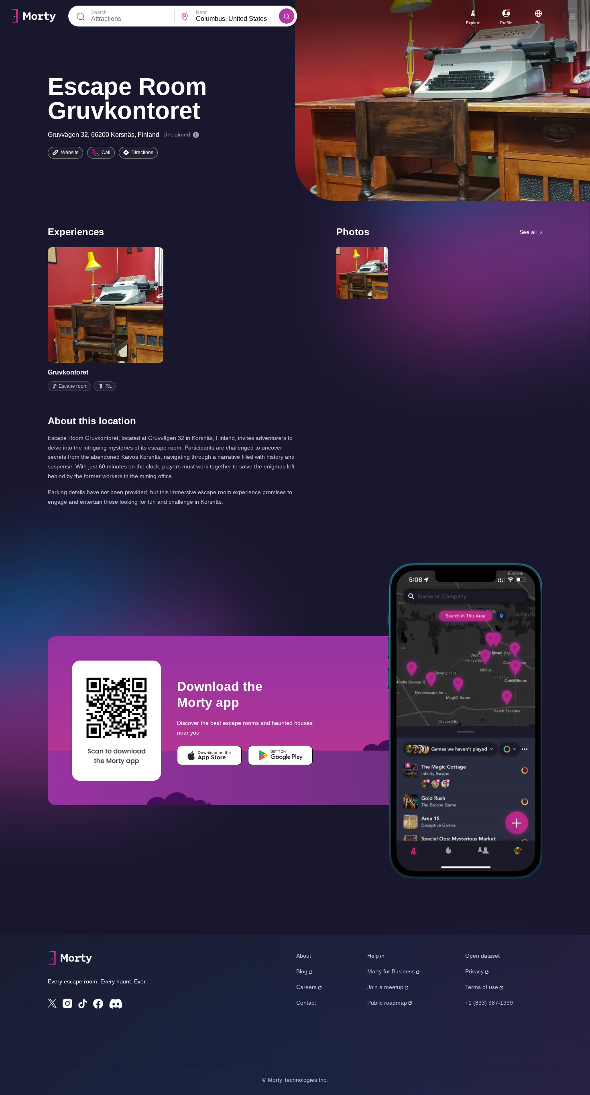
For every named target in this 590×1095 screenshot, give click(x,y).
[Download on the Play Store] (280, 755)
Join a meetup (385, 987)
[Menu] (572, 16)
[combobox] (237, 18)
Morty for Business (391, 971)
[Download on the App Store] (209, 755)
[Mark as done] (117, 305)
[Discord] (115, 1004)
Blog (301, 971)
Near (201, 12)
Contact (306, 1002)
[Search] (286, 16)
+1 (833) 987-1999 (489, 1002)
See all (528, 232)
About (303, 956)
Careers (306, 987)
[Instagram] (67, 1003)
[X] (52, 1003)
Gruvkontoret (68, 372)
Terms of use (481, 987)
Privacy (474, 971)
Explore (473, 22)
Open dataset (482, 956)
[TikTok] (82, 1004)
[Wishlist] (94, 305)
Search (99, 12)
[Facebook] (98, 1004)
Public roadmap (387, 1002)
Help (373, 956)
